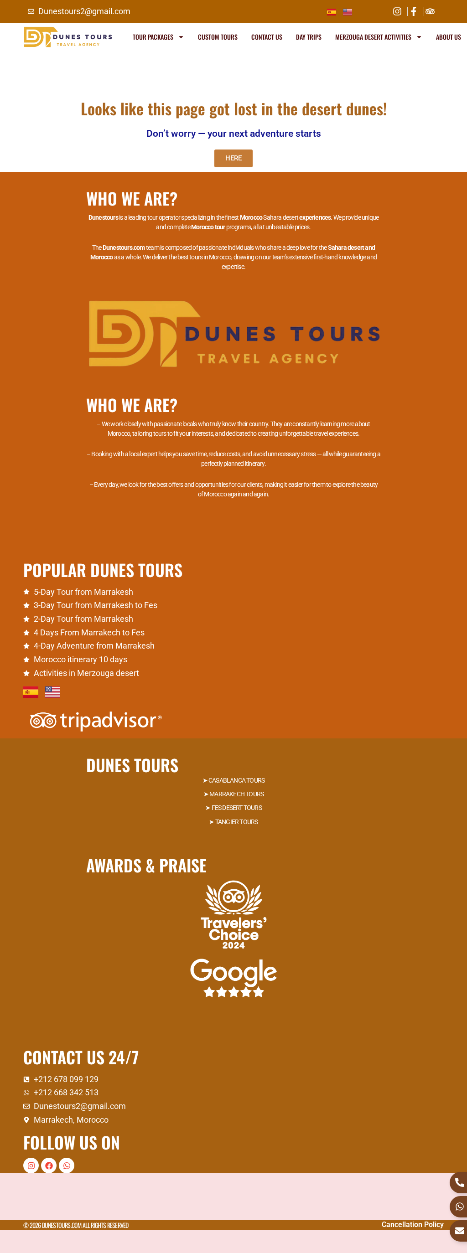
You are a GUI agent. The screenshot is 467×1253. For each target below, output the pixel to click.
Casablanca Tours (236, 780)
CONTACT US (266, 36)
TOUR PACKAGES (153, 36)
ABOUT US (448, 36)
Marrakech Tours (236, 794)
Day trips (309, 36)
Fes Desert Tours (237, 807)
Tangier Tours (236, 821)
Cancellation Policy (413, 1224)
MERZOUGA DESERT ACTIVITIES (373, 36)
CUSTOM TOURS (218, 36)
